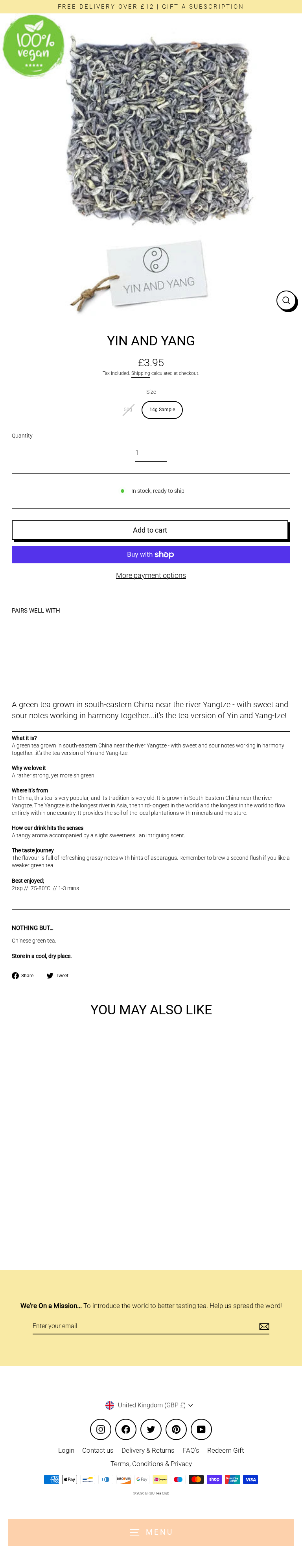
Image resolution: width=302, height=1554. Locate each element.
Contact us (98, 1450)
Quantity (22, 435)
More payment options (151, 575)
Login (66, 1450)
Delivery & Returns (148, 1450)
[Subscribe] (263, 1326)
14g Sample (162, 409)
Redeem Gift (225, 1450)
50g (128, 409)
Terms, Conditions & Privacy (151, 1464)
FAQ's (190, 1450)
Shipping (140, 373)
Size (151, 392)
